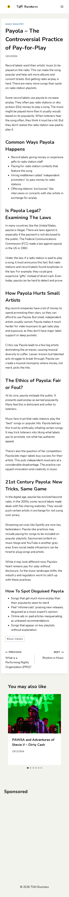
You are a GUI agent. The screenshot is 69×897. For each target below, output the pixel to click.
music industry (15, 638)
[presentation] (34, 713)
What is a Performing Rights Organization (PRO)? (18, 660)
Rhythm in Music (53, 655)
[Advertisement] (34, 833)
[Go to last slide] (13, 730)
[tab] (28, 768)
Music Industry (14, 24)
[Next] (55, 730)
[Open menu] (62, 6)
